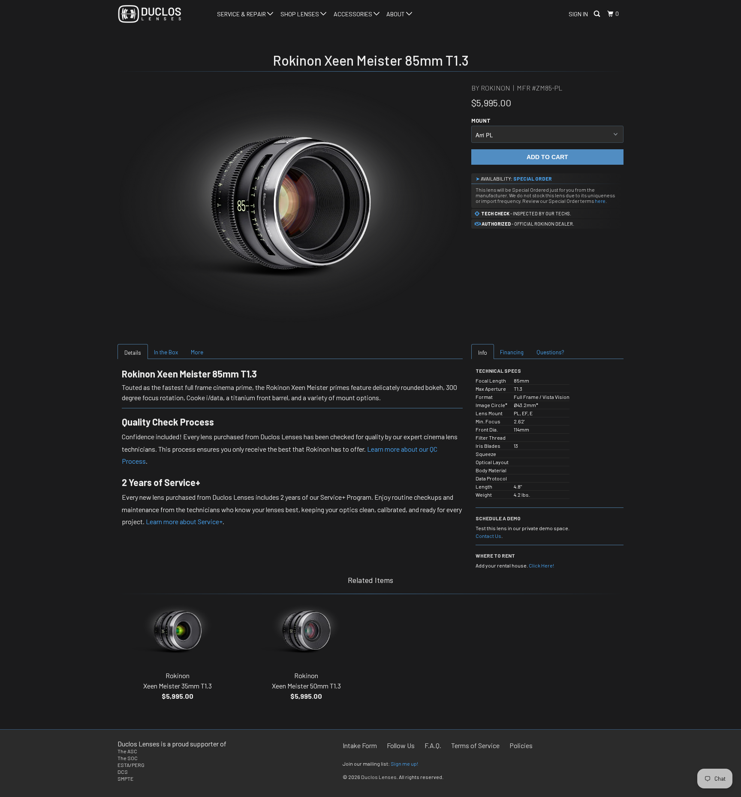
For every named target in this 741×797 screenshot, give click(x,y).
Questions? (550, 352)
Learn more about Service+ (184, 521)
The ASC (127, 751)
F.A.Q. (433, 745)
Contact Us (488, 536)
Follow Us (401, 745)
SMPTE (125, 779)
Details (132, 352)
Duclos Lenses (379, 777)
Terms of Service (475, 745)
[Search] (597, 13)
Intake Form (360, 745)
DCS (122, 772)
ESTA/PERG (131, 765)
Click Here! (541, 565)
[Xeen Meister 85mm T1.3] (290, 202)
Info (482, 352)
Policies (521, 745)
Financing (512, 352)
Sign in (578, 14)
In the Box (166, 352)
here (600, 201)
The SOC (127, 758)
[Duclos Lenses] (161, 14)
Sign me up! (404, 764)
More (197, 352)
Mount (481, 120)
